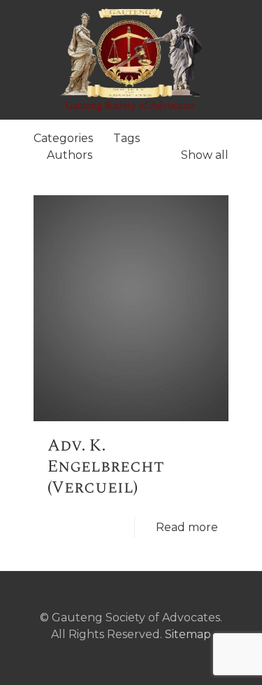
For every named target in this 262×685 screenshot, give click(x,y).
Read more (187, 527)
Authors (69, 155)
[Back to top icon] (131, 600)
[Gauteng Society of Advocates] (131, 59)
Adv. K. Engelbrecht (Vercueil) (106, 466)
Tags (126, 138)
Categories (63, 138)
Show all (204, 155)
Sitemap (188, 634)
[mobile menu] (243, 28)
